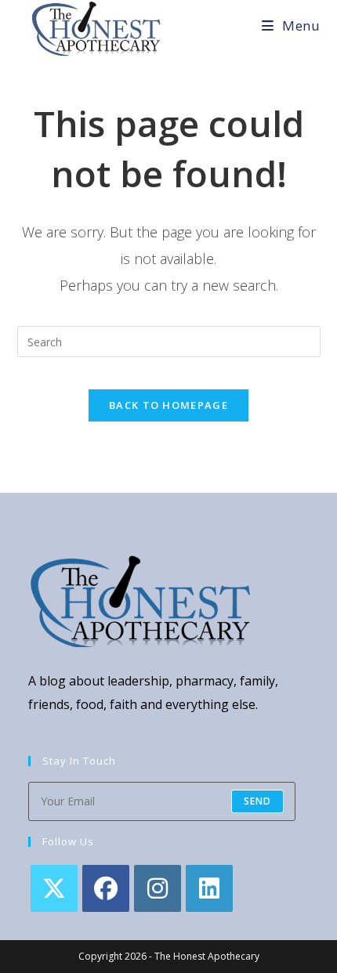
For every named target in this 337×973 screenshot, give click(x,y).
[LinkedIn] (209, 888)
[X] (54, 888)
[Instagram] (157, 888)
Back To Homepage (168, 405)
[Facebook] (105, 888)
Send (258, 801)
